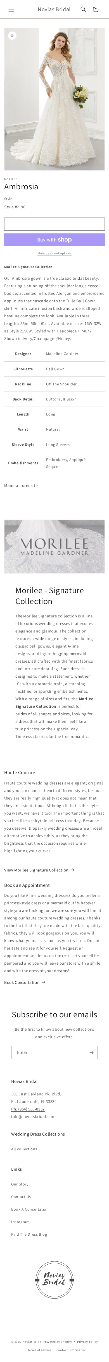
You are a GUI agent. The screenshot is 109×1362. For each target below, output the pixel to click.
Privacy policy (87, 1342)
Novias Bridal (32, 1341)
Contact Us (21, 1196)
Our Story (19, 1184)
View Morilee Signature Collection (36, 870)
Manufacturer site (20, 485)
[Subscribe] (91, 1052)
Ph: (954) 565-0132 (28, 1109)
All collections (24, 1148)
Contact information (71, 1350)
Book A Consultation (30, 1209)
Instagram (20, 1221)
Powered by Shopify (57, 1341)
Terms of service (39, 1350)
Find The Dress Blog (29, 1234)
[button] (11, 9)
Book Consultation (21, 982)
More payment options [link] (54, 253)
